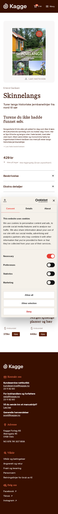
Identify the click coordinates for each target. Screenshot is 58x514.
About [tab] (47, 208)
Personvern (9, 472)
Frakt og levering (12, 468)
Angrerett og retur (13, 463)
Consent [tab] (10, 208)
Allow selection (29, 303)
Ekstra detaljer (13, 186)
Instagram (8, 500)
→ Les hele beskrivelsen (13, 146)
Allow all (29, 295)
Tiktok (6, 496)
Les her (7, 407)
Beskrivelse (11, 176)
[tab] (29, 175)
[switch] (51, 265)
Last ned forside (37, 78)
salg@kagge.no (11, 396)
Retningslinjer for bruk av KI (17, 477)
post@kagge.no (11, 415)
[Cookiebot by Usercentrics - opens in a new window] (36, 200)
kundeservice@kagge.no (16, 385)
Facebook (8, 491)
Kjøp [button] (16, 334)
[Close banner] (54, 201)
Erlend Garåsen (11, 88)
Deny (29, 311)
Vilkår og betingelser (14, 459)
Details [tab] (29, 208)
